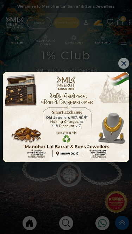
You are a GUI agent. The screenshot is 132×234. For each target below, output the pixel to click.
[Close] (123, 63)
